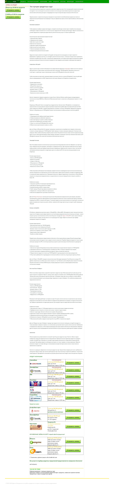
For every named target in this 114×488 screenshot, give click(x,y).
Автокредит (70, 1)
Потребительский (33, 1)
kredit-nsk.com (53, 457)
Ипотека (62, 1)
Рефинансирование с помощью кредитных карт (42, 471)
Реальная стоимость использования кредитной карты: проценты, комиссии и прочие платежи (55, 472)
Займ (50, 1)
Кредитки (56, 1)
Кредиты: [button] (23, 1)
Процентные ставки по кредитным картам (41, 474)
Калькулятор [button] (79, 1)
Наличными (43, 1)
